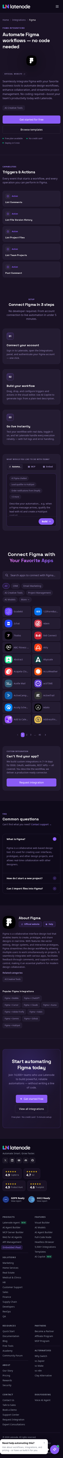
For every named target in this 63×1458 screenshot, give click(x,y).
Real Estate (9, 1272)
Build (44, 521)
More (24, 599)
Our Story (8, 1370)
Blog (5, 1340)
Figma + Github (31, 1018)
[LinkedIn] (12, 1160)
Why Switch (41, 1356)
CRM (15, 585)
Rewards (7, 1380)
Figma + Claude (31, 1005)
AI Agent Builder (12, 1227)
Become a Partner (44, 1331)
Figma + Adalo (36, 1011)
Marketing (8, 1262)
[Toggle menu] (57, 6)
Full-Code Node (43, 1237)
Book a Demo (10, 1409)
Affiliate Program (44, 1336)
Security (7, 1385)
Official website (31, 924)
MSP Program (42, 1340)
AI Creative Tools (14, 107)
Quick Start (9, 1331)
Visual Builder (42, 1222)
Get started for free (31, 119)
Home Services (10, 1267)
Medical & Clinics (12, 1277)
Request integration (31, 782)
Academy (7, 1350)
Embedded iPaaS (12, 1247)
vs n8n (38, 1370)
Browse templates (32, 129)
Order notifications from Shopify (25, 490)
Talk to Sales (9, 1404)
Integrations (19, 19)
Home (6, 19)
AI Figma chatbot (19, 478)
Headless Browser (44, 1242)
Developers (9, 1306)
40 (40, 734)
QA (4, 1316)
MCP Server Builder (13, 1232)
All (6, 585)
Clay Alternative (43, 1375)
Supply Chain (10, 1301)
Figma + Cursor (11, 1005)
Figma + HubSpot (12, 1025)
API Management (12, 1242)
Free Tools (8, 1345)
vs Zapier (40, 1360)
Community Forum (13, 1355)
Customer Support (12, 1287)
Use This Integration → (31, 198)
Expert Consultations (14, 1424)
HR (4, 1282)
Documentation (11, 1336)
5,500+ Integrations (45, 1246)
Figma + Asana (50, 1005)
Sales (5, 1292)
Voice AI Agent (42, 1400)
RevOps (7, 1311)
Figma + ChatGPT (32, 998)
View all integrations (31, 1109)
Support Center (11, 1414)
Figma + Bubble (12, 998)
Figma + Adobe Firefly (14, 1011)
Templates (40, 1251)
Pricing (6, 1375)
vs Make (39, 1365)
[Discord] (25, 1160)
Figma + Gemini (12, 1018)
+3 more (15, 496)
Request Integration (13, 1419)
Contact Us (8, 1400)
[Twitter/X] (5, 1160)
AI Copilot (43, 1256)
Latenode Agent (14, 1222)
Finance (7, 1296)
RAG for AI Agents (12, 1237)
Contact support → (41, 824)
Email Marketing (32, 585)
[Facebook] (32, 1160)
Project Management (39, 592)
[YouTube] (19, 1160)
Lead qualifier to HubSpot (22, 484)
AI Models (10, 599)
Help (51, 924)
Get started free (33, 1099)
